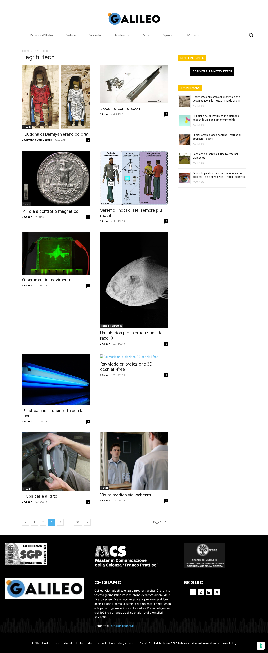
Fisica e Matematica (111, 325)
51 (77, 522)
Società (27, 127)
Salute (26, 204)
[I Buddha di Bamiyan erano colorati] (56, 97)
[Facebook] (193, 592)
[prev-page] (25, 522)
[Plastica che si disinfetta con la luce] (56, 379)
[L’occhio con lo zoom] (134, 84)
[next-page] (87, 522)
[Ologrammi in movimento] (56, 253)
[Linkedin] (209, 592)
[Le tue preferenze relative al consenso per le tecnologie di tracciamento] (261, 646)
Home (26, 51)
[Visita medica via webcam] (134, 461)
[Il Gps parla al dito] (56, 461)
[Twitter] (217, 592)
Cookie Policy (228, 643)
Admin (106, 114)
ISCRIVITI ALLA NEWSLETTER (212, 71)
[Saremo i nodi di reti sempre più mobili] (134, 178)
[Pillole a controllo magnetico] (56, 178)
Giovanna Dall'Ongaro (38, 139)
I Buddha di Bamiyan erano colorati (56, 134)
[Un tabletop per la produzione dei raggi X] (134, 280)
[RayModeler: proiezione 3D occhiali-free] (134, 356)
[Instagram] (201, 592)
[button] (250, 35)
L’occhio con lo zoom (121, 108)
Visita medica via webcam (125, 494)
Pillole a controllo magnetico (50, 211)
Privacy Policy (210, 643)
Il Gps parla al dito (39, 496)
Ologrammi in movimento (46, 279)
